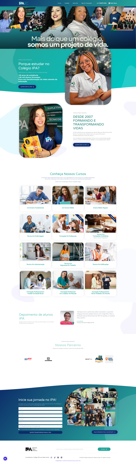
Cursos (59, 3)
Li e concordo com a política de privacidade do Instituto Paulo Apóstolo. (40, 429)
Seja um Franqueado (86, 3)
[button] (1, 28)
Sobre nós (75, 3)
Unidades (67, 3)
